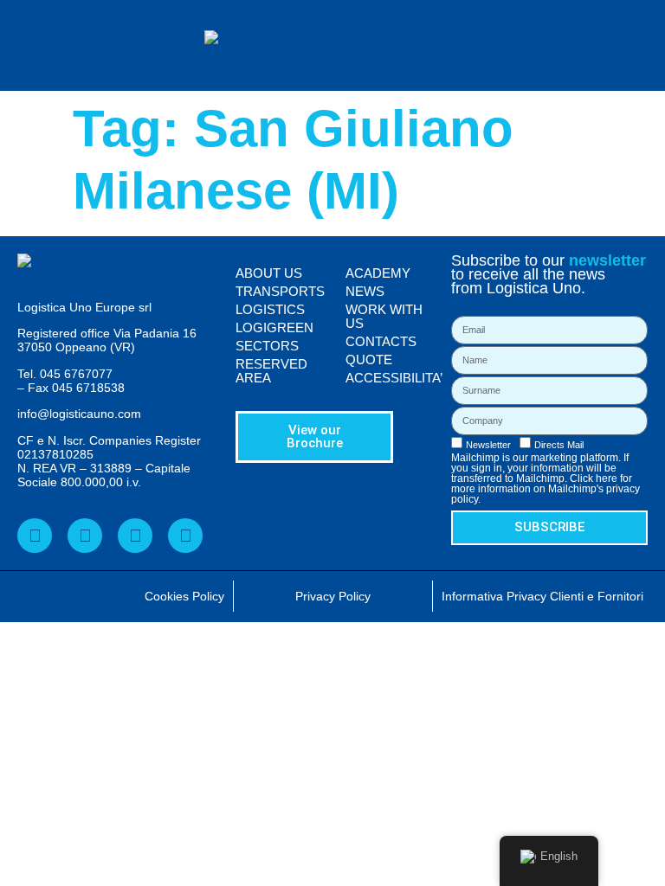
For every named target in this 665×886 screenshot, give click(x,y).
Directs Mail (559, 445)
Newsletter (488, 445)
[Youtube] (135, 535)
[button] (644, 45)
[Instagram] (185, 535)
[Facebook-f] (34, 535)
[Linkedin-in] (85, 535)
